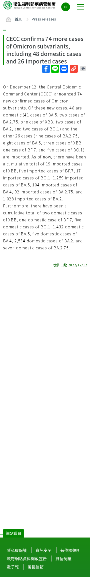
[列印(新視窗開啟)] (64, 69)
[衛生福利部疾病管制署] (30, 5)
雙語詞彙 (64, 559)
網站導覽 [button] (14, 533)
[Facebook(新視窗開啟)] (46, 69)
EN (66, 7)
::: (4, 29)
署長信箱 (36, 567)
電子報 (13, 567)
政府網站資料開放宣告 (27, 559)
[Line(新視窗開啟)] (55, 69)
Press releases (44, 18)
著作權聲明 (70, 550)
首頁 (18, 18)
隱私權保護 (17, 550)
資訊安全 (44, 550)
